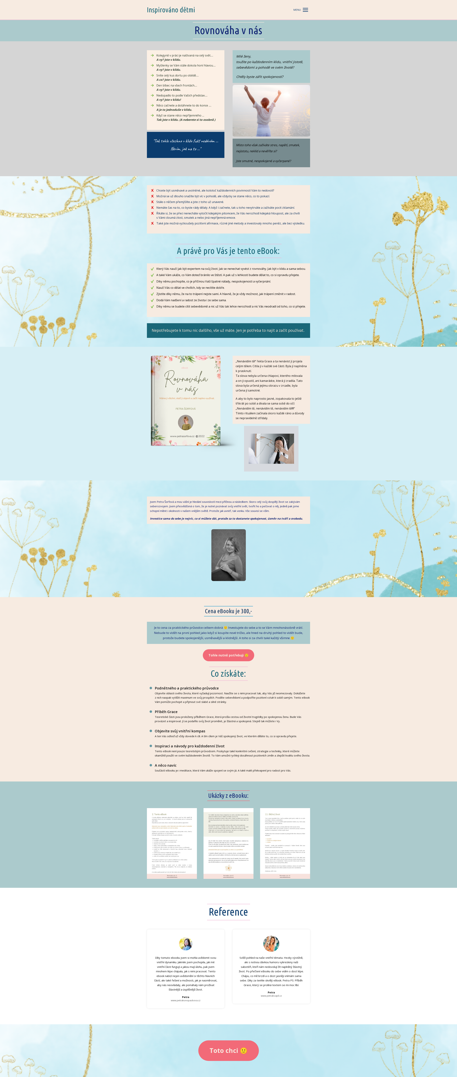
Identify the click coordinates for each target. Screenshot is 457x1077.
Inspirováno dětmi (171, 9)
